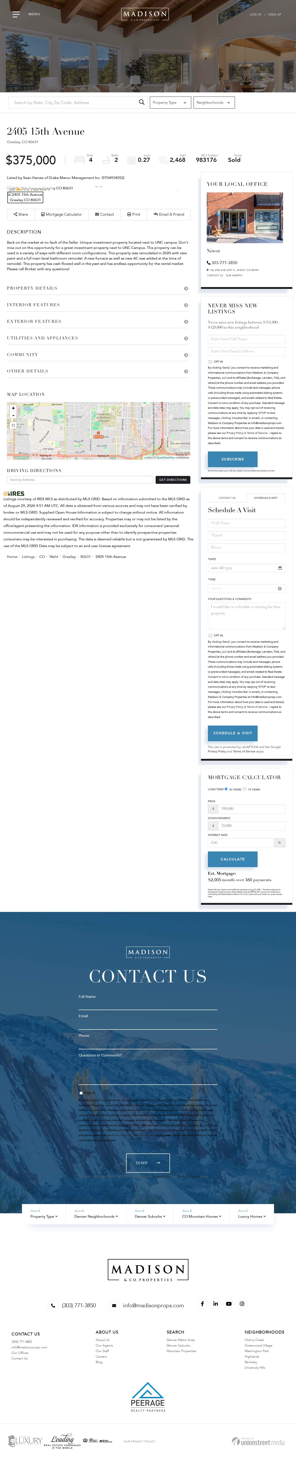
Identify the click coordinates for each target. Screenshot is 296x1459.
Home (12, 556)
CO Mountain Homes (200, 1216)
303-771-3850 (224, 263)
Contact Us (215, 275)
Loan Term (216, 789)
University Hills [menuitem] (255, 1367)
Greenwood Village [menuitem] (258, 1345)
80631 (85, 556)
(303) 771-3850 (79, 1305)
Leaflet (148, 457)
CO (42, 556)
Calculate (233, 859)
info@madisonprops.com (153, 1305)
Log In (255, 14)
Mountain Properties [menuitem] (181, 1351)
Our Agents (234, 275)
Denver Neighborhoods (94, 1216)
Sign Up (274, 14)
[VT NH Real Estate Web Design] (258, 1441)
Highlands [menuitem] (252, 1356)
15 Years (253, 789)
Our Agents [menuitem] (104, 1345)
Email (83, 1016)
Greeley (69, 556)
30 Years (234, 789)
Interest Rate (218, 835)
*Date (212, 559)
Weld (53, 556)
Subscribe (233, 459)
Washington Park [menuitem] (257, 1351)
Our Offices (20, 1353)
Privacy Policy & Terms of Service (247, 433)
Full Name (87, 996)
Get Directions (173, 480)
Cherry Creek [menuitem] (254, 1340)
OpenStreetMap (165, 457)
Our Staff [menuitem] (102, 1351)
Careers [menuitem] (101, 1356)
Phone (84, 1035)
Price (211, 801)
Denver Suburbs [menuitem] (178, 1345)
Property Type (42, 1216)
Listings (28, 556)
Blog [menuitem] (99, 1362)
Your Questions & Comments (229, 599)
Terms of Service (244, 751)
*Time (212, 579)
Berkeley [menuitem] (251, 1362)
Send (142, 1162)
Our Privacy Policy (139, 1441)
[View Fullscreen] (13, 425)
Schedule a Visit (266, 498)
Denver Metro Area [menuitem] (181, 1340)
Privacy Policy (217, 751)
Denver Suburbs (148, 1216)
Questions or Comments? (100, 1055)
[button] (142, 102)
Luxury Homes (250, 1216)
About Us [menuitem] (103, 1340)
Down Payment (219, 818)
